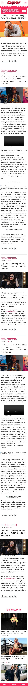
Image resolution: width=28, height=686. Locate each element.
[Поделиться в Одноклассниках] (15, 61)
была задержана (10, 311)
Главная (4, 684)
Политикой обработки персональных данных (10, 10)
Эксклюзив (23, 684)
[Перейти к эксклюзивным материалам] (14, 7)
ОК (24, 11)
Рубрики (14, 684)
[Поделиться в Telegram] (13, 61)
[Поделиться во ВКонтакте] (10, 61)
